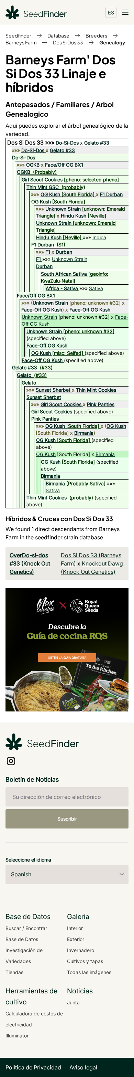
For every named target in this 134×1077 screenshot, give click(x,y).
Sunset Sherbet (53, 390)
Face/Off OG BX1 (64, 165)
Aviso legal (83, 1067)
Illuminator (17, 1035)
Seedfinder (18, 35)
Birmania (83, 433)
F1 (47, 252)
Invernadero (80, 950)
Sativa (96, 288)
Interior (75, 928)
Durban (64, 252)
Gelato (24, 375)
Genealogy (112, 42)
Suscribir (67, 819)
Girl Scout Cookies (42, 179)
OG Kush (50, 194)
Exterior (75, 939)
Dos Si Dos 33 (68, 42)
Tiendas (14, 972)
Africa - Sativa (62, 288)
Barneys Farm (21, 42)
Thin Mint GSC (42, 187)
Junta (73, 1002)
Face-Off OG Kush (41, 310)
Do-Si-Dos (67, 143)
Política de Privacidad (33, 1067)
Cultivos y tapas (85, 961)
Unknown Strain (63, 209)
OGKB (33, 165)
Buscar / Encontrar (26, 928)
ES (111, 12)
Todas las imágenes (89, 972)
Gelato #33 (96, 143)
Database (58, 35)
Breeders (96, 35)
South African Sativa (64, 274)
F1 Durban (111, 194)
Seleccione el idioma (28, 860)
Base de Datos (21, 939)
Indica (99, 237)
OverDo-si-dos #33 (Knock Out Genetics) (30, 563)
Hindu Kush (73, 216)
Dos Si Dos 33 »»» (31, 142)
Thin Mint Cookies (96, 390)
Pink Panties (100, 404)
